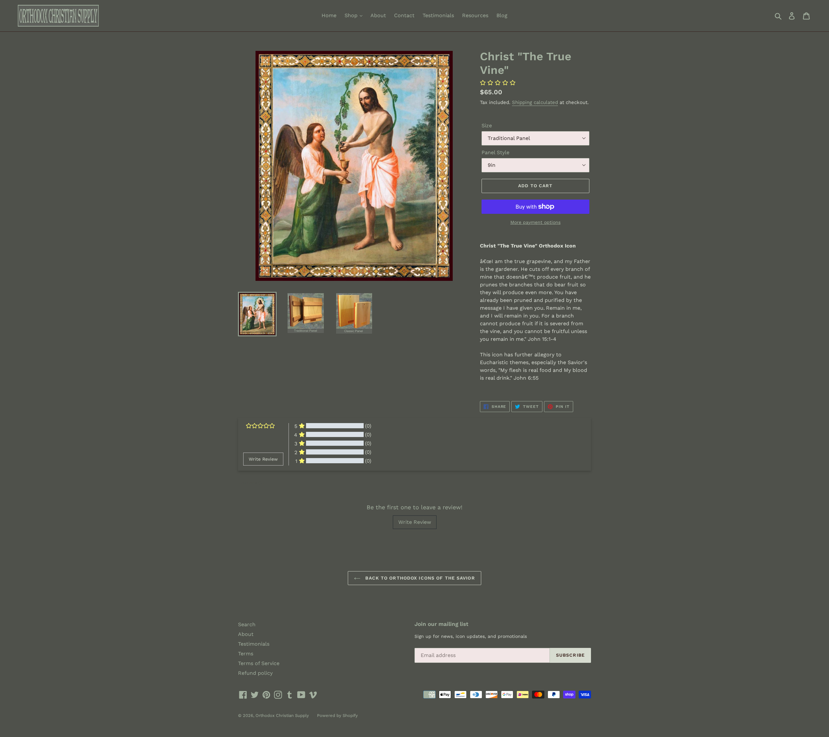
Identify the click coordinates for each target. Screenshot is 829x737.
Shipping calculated (535, 102)
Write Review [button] (263, 459)
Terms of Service (258, 663)
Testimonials (438, 15)
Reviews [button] (251, 482)
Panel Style (495, 152)
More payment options (535, 222)
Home (329, 15)
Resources (475, 15)
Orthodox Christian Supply (282, 715)
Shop (352, 15)
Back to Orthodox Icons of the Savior (419, 578)
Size (487, 125)
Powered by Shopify (337, 715)
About (378, 15)
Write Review (414, 522)
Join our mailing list (441, 624)
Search (247, 624)
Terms (245, 654)
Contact (404, 15)
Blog (501, 15)
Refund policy (255, 673)
